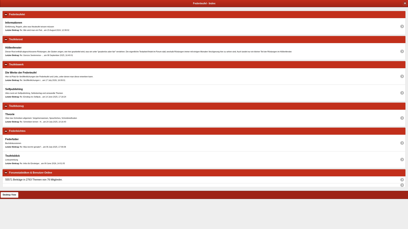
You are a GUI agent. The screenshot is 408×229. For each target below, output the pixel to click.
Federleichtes (32, 131)
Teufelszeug (32, 106)
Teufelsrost (31, 39)
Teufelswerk (31, 64)
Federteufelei (32, 14)
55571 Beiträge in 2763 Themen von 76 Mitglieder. (33, 179)
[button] (405, 3)
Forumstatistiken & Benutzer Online (46, 172)
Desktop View (9, 195)
